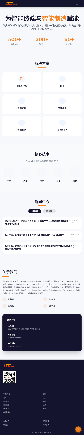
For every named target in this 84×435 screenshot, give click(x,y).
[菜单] (77, 3)
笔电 (4, 398)
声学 (44, 394)
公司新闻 (35, 211)
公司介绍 (6, 421)
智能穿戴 (6, 401)
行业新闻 (49, 211)
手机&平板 (6, 394)
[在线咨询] (78, 429)
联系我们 (6, 425)
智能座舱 (6, 405)
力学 (44, 405)
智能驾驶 (6, 408)
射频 (44, 408)
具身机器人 (6, 412)
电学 (44, 401)
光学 (44, 398)
